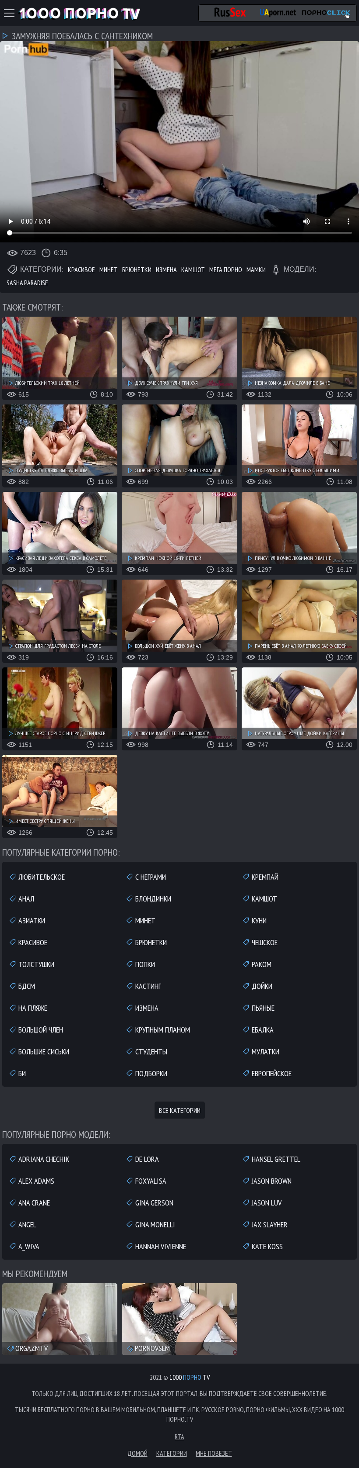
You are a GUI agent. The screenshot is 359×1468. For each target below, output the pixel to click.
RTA (179, 1436)
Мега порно (225, 269)
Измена (166, 269)
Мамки (256, 269)
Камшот (193, 269)
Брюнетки (136, 269)
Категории (171, 1453)
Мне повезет (214, 1453)
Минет (108, 269)
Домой (137, 1453)
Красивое (81, 269)
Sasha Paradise (27, 282)
